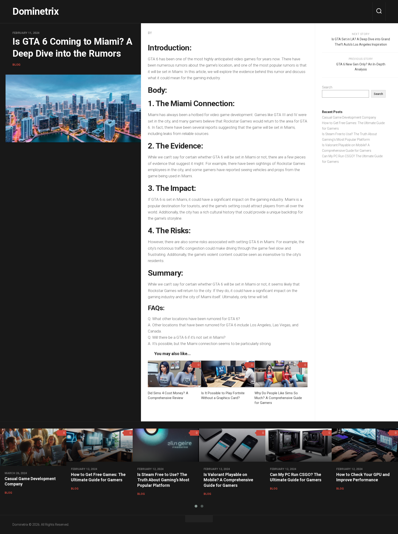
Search (327, 87)
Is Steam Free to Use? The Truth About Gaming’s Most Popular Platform (163, 480)
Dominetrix (35, 11)
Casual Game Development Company (349, 117)
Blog (16, 64)
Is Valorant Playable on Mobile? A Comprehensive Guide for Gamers (228, 480)
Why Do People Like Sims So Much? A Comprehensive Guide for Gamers (278, 398)
